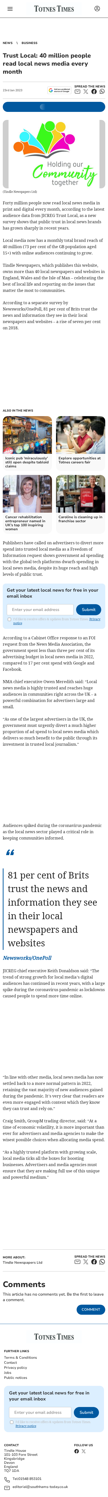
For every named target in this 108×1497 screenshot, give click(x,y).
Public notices (15, 1377)
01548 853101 (29, 1479)
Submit (88, 609)
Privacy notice (26, 1426)
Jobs (7, 1372)
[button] (10, 9)
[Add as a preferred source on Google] (59, 90)
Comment (91, 1309)
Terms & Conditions (20, 1357)
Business (29, 43)
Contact (10, 1362)
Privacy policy (15, 1367)
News (8, 43)
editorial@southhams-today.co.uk (40, 1487)
